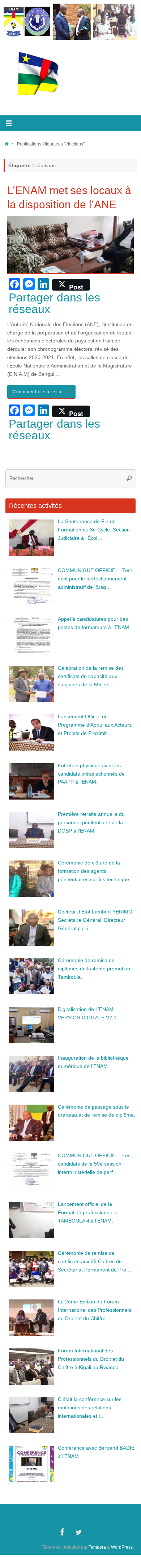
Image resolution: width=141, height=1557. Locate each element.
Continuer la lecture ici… (39, 391)
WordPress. (122, 1547)
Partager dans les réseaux (54, 303)
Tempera (97, 1547)
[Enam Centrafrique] (62, 1532)
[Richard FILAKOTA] (78, 1532)
